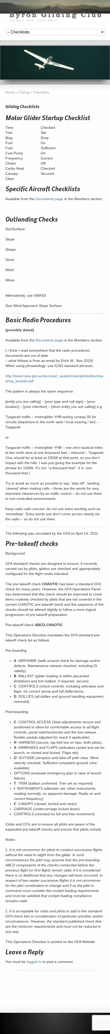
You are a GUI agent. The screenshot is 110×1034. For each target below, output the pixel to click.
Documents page (49, 199)
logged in (34, 962)
